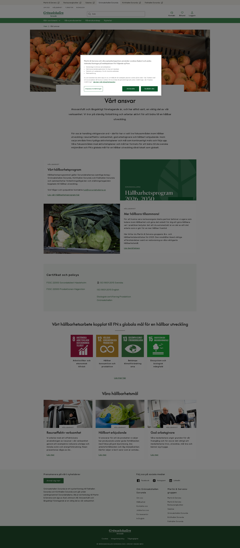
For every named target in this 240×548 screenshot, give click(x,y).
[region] (121, 75)
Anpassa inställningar (93, 89)
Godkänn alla (149, 89)
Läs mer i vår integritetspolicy (104, 82)
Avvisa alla (130, 89)
